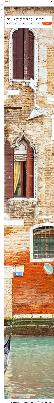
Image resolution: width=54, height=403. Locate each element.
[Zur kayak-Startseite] (7, 1)
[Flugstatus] (1, 14)
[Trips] (1, 17)
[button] (2, 1)
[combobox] (26, 20)
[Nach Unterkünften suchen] (1, 7)
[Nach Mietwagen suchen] (1, 9)
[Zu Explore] (1, 12)
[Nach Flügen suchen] (1, 5)
